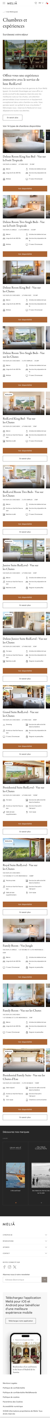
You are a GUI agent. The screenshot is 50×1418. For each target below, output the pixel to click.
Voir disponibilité (25, 188)
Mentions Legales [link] (10, 1383)
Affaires (6, 1247)
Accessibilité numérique (13, 1406)
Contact (6, 1253)
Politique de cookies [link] (11, 1397)
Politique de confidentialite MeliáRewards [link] (20, 1392)
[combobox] (41, 3)
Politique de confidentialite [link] (14, 1388)
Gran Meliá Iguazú (12, 12)
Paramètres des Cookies (13, 1402)
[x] (14, 1267)
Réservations (8, 1241)
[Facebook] (4, 1267)
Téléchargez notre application (20, 1321)
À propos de (7, 1235)
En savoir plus (12, 117)
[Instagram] (9, 1267)
